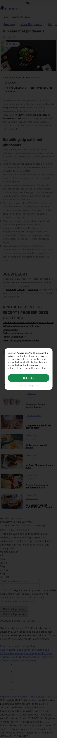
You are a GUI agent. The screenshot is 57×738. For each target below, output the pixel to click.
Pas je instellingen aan (28, 385)
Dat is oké (28, 378)
